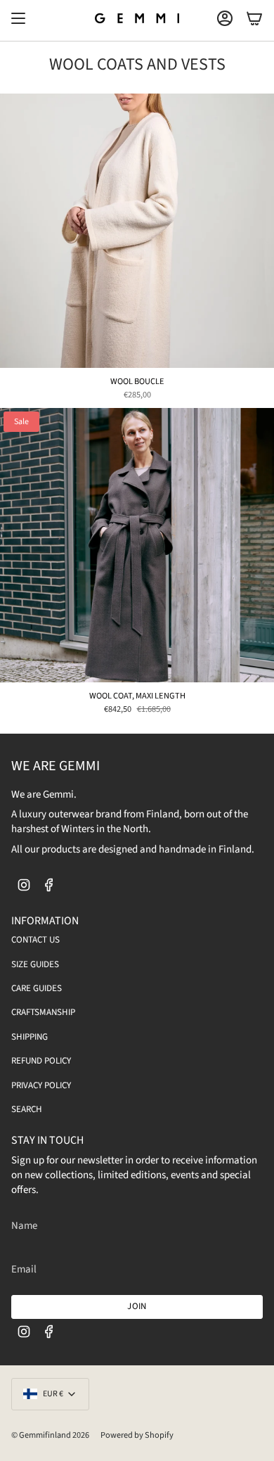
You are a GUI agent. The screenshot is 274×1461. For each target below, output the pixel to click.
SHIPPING (29, 1037)
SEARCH (26, 1109)
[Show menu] (18, 18)
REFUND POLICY (41, 1060)
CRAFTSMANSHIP (43, 1012)
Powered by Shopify (137, 1435)
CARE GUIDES (36, 988)
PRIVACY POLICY (41, 1085)
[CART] (254, 18)
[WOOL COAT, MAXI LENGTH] (137, 545)
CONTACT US (35, 939)
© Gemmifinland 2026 (50, 1435)
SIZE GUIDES (35, 964)
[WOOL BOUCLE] (137, 231)
